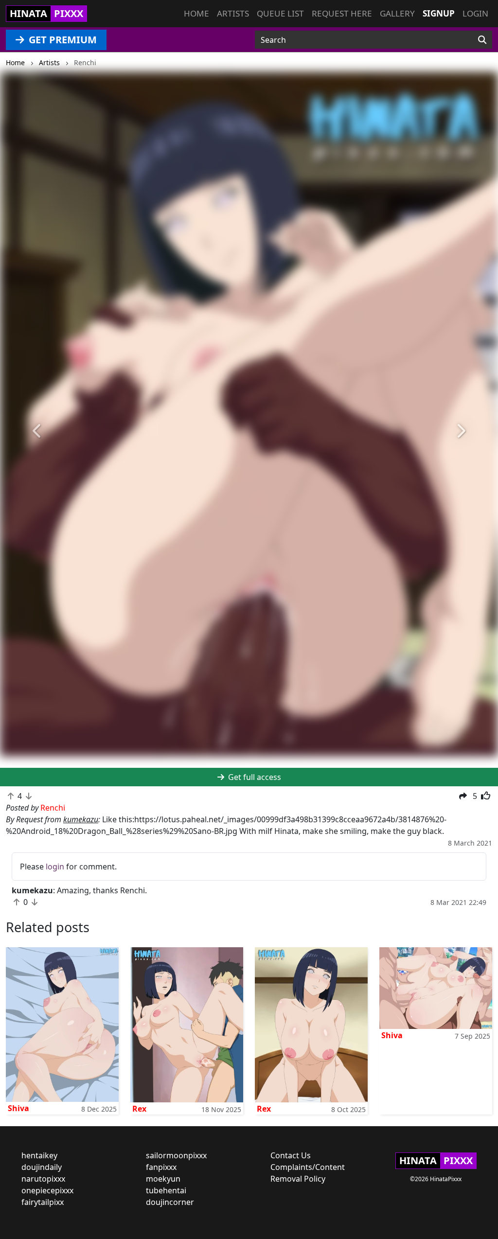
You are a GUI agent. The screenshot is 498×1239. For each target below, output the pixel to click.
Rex (139, 1108)
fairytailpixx (42, 1202)
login (55, 866)
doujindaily (41, 1167)
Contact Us (290, 1155)
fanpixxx (161, 1167)
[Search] (482, 40)
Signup (439, 13)
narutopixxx (43, 1178)
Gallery (397, 13)
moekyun (163, 1178)
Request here (342, 13)
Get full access (253, 777)
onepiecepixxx (47, 1190)
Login (475, 13)
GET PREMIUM (61, 39)
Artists (233, 13)
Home (196, 13)
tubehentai (166, 1190)
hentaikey (39, 1155)
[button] (37, 431)
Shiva (18, 1108)
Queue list (280, 13)
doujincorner (170, 1202)
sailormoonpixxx (176, 1155)
